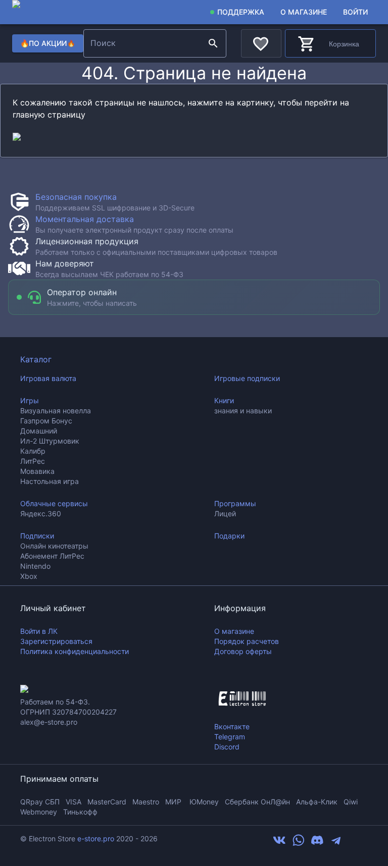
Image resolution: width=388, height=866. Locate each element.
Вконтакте (232, 726)
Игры (29, 400)
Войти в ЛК (39, 631)
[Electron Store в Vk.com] (279, 844)
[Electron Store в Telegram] (336, 844)
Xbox (28, 576)
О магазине (303, 12)
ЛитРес (32, 461)
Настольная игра (49, 481)
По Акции (47, 42)
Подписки (37, 535)
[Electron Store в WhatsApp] (298, 844)
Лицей (225, 513)
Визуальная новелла (55, 410)
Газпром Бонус (46, 420)
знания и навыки (243, 410)
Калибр (32, 451)
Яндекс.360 (40, 513)
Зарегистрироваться (56, 641)
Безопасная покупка (76, 197)
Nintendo (35, 566)
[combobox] (144, 43)
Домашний (38, 430)
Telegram (229, 736)
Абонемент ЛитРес (52, 556)
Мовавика (37, 471)
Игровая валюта (48, 378)
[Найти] (213, 43)
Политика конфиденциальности (74, 651)
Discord (226, 746)
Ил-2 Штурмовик (49, 441)
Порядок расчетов (246, 641)
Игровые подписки (247, 378)
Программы (235, 503)
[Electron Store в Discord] (317, 844)
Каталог (36, 359)
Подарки (229, 535)
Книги (224, 400)
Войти (355, 12)
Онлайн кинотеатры (54, 546)
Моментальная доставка (84, 219)
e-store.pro (95, 838)
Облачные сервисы (54, 503)
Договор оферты (243, 651)
